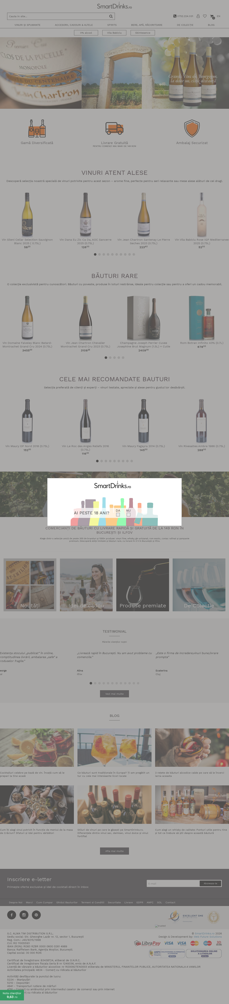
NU (128, 510)
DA (118, 510)
